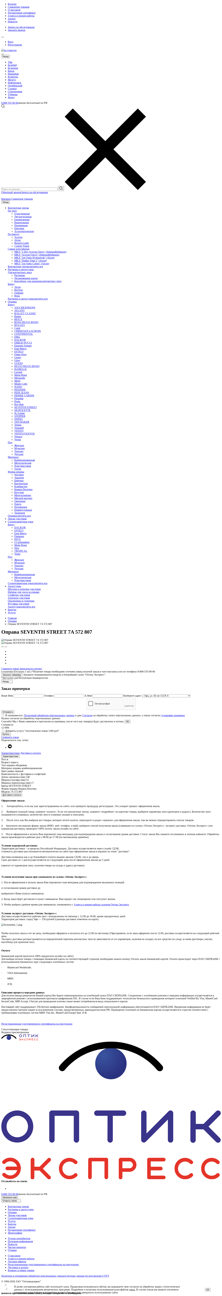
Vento (17, 554)
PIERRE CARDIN (24, 395)
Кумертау (13, 76)
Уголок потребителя (19, 1238)
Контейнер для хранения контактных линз (37, 281)
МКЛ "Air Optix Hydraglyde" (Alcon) (34, 257)
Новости (12, 21)
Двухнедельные (23, 216)
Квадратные (21, 483)
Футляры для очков (18, 603)
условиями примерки (173, 715)
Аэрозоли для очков (19, 598)
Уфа (10, 62)
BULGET (19, 325)
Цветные (19, 228)
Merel (17, 380)
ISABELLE (20, 369)
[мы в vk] (10, 747)
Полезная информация (20, 1241)
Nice (16, 548)
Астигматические (24, 231)
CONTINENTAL (23, 334)
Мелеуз (12, 79)
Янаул (11, 97)
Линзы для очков (17, 518)
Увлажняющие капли (26, 278)
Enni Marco (20, 348)
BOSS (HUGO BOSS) (26, 322)
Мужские (19, 448)
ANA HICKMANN (24, 307)
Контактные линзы (18, 207)
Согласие (87, 715)
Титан (17, 468)
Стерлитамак (15, 91)
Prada (17, 401)
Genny (17, 357)
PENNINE (20, 389)
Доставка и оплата (30, 753)
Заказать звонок (16, 30)
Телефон (49, 695)
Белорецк (13, 68)
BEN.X (18, 319)
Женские (19, 445)
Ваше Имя (7, 695)
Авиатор (19, 477)
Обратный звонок (11, 192)
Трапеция (19, 512)
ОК (207, 1290)
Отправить (8, 712)
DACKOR (20, 339)
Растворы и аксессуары (21, 269)
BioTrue (18, 290)
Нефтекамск (14, 82)
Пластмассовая (22, 466)
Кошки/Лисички (23, 489)
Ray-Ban (19, 404)
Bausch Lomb (21, 243)
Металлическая (22, 463)
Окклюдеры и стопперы (21, 600)
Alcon (17, 240)
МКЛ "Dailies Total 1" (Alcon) (30, 260)
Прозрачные (21, 225)
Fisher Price (20, 354)
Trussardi (19, 427)
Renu (17, 295)
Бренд (11, 284)
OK (127, 721)
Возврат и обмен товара (21, 1270)
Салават (12, 88)
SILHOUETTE (22, 410)
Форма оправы (16, 471)
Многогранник (22, 495)
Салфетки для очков (19, 595)
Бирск (11, 71)
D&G (17, 336)
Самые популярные (18, 249)
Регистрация (15, 44)
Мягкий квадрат (23, 498)
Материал (13, 457)
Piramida (18, 398)
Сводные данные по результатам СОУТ (87, 1275)
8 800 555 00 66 (9, 103)
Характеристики (10, 753)
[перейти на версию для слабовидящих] (6, 36)
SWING (18, 419)
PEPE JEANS (21, 392)
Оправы (12, 301)
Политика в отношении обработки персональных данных (33, 1275)
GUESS (18, 363)
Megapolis (19, 378)
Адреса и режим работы (21, 15)
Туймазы (13, 94)
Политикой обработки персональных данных (49, 715)
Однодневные (22, 213)
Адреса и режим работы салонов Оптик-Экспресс (101, 904)
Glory (17, 360)
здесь (132, 1289)
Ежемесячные (22, 219)
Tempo (17, 424)
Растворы (19, 275)
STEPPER (19, 416)
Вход (10, 41)
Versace (18, 436)
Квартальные (21, 222)
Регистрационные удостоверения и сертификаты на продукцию (36, 1023)
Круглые (19, 492)
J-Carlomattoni (21, 542)
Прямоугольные (23, 510)
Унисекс (19, 451)
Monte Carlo (20, 383)
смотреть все (36, 266)
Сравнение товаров (18, 7)
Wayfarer (19, 474)
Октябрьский (15, 85)
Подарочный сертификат (22, 12)
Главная (12, 618)
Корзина (6, 198)
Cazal (17, 328)
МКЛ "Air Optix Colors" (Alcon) (31, 263)
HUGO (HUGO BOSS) (26, 366)
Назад (6, 56)
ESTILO (18, 351)
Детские (18, 454)
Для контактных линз (20, 272)
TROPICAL (20, 551)
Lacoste (18, 372)
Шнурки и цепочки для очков (24, 589)
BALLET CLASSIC (25, 313)
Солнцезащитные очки (20, 521)
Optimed (18, 292)
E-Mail (89, 695)
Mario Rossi (20, 375)
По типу (12, 210)
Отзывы (12, 1250)
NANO (18, 386)
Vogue (17, 439)
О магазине (14, 9)
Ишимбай (13, 74)
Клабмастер (20, 486)
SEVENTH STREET (25, 407)
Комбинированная (24, 460)
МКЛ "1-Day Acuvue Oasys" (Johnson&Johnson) (40, 251)
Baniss (17, 316)
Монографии (15, 1232)
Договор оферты (17, 1261)
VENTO (18, 430)
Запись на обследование (21, 27)
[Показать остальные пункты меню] (2, 37)
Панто (17, 504)
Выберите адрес (132, 695)
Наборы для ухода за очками (23, 592)
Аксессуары (14, 586)
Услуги (12, 612)
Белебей (12, 65)
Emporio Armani (23, 345)
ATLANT (19, 310)
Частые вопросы (17, 1247)
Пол (10, 442)
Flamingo (19, 536)
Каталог (12, 4)
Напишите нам (10, 1197)
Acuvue (18, 237)
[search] (61, 188)
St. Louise (19, 413)
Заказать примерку (12, 675)
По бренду (14, 234)
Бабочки (19, 480)
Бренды (12, 609)
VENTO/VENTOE (24, 433)
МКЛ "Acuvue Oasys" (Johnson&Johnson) (36, 254)
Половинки (20, 507)
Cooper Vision (21, 246)
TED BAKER (21, 422)
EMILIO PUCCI (23, 342)
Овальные (20, 501)
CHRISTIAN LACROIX (27, 331)
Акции (11, 18)
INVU (17, 539)
